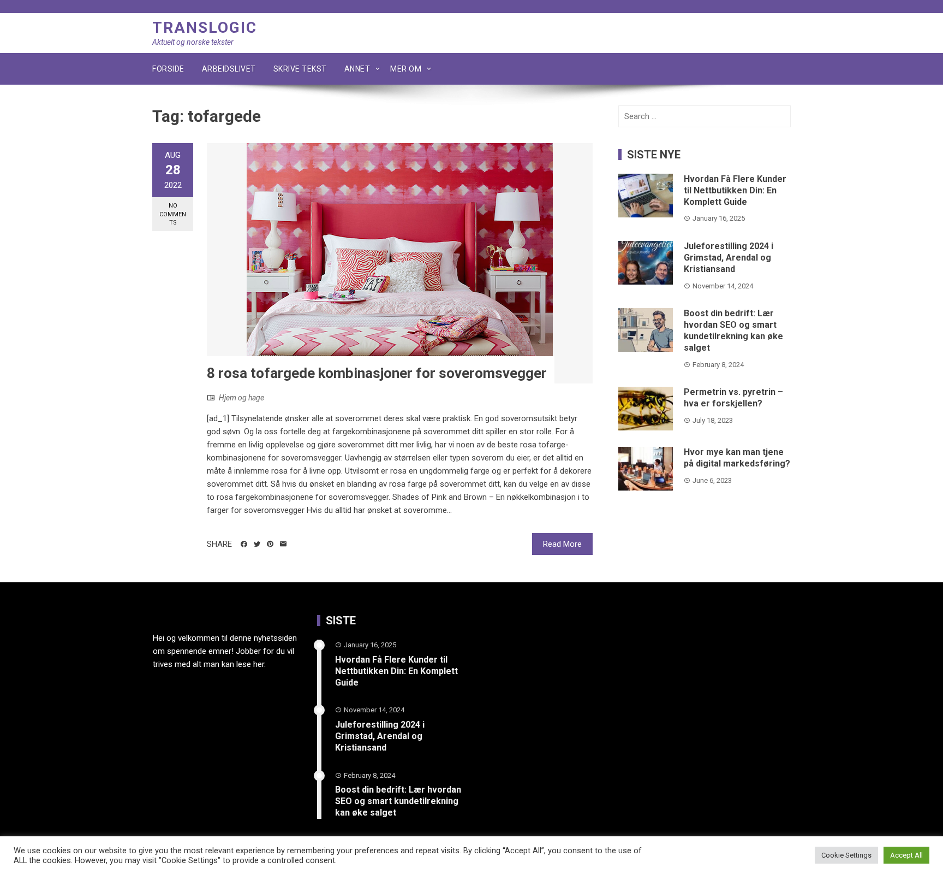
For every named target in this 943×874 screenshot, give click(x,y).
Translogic (204, 28)
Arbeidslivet (229, 68)
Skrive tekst (300, 68)
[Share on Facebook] (243, 544)
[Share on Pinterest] (270, 544)
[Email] (283, 544)
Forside (168, 68)
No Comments (172, 214)
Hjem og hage (241, 397)
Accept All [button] (906, 855)
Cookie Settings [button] (846, 855)
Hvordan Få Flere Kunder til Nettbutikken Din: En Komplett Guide (735, 190)
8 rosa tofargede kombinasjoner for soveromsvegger (377, 373)
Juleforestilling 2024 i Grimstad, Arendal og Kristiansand (728, 257)
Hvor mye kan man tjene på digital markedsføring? (737, 458)
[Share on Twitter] (257, 544)
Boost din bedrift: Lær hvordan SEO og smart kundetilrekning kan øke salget (733, 330)
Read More (562, 544)
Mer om (405, 68)
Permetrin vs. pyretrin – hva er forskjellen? (733, 398)
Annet (357, 68)
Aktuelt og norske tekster (193, 42)
